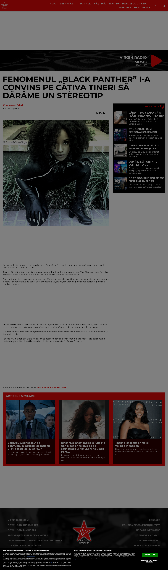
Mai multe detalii (31, 556)
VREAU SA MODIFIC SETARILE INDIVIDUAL (149, 561)
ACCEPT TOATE (150, 554)
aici (51, 562)
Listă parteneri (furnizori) (80, 559)
